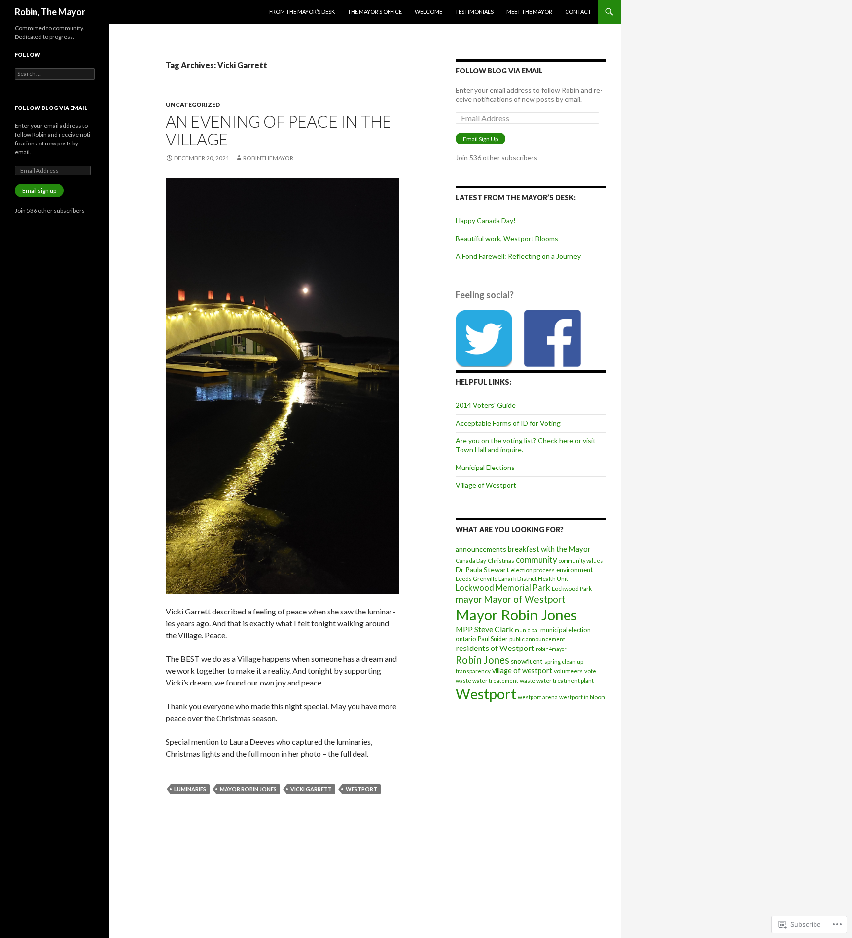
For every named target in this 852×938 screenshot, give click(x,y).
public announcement (537, 639)
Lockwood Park (572, 588)
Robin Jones (482, 660)
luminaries (190, 789)
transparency (473, 671)
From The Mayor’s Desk (302, 11)
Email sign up (39, 190)
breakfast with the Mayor (549, 548)
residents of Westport (495, 647)
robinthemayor (268, 158)
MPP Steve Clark (484, 629)
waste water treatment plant (557, 680)
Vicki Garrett (311, 789)
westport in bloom (582, 697)
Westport (361, 789)
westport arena (538, 697)
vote (590, 671)
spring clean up (563, 661)
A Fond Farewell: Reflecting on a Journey (518, 256)
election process (533, 570)
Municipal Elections (485, 467)
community (536, 559)
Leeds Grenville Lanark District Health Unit (512, 578)
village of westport (522, 670)
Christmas (501, 560)
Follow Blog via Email (499, 71)
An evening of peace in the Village (278, 130)
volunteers (568, 671)
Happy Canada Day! (486, 220)
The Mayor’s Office (375, 11)
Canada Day (471, 560)
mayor (469, 599)
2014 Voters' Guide (486, 405)
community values (581, 560)
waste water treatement (487, 680)
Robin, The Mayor (50, 11)
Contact (578, 11)
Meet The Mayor (529, 11)
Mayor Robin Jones (248, 789)
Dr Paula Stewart (482, 569)
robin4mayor (551, 649)
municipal (527, 630)
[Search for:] (55, 73)
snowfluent (527, 661)
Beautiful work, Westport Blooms (507, 238)
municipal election (565, 630)
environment (574, 570)
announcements (481, 549)
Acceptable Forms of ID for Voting (508, 423)
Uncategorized (193, 104)
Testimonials (474, 11)
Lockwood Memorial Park (503, 588)
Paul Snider (493, 639)
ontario (466, 639)
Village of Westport (486, 485)
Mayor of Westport (525, 599)
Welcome (428, 11)
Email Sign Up (480, 139)
